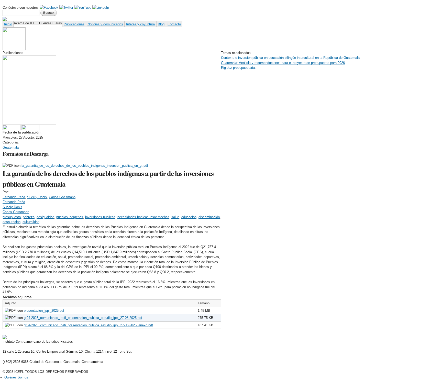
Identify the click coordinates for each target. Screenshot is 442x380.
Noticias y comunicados (105, 24)
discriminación (209, 217)
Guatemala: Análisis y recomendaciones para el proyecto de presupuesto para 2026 (283, 63)
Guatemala (11, 147)
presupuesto (12, 217)
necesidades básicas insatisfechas (143, 217)
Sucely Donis (37, 197)
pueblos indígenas (69, 217)
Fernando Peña (14, 197)
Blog (161, 24)
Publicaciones (74, 24)
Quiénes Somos (16, 377)
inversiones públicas (100, 217)
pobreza (29, 217)
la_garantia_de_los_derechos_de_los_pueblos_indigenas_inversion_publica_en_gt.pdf (84, 165)
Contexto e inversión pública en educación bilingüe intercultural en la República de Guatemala (290, 58)
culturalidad (31, 222)
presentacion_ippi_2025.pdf (44, 310)
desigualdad (45, 217)
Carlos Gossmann (62, 197)
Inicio (8, 24)
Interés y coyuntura (140, 24)
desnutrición (11, 222)
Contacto (174, 24)
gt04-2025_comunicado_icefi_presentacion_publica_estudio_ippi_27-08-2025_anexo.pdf (88, 325)
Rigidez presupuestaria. (238, 68)
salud (175, 217)
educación (188, 217)
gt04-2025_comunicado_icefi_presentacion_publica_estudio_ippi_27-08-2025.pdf (83, 318)
